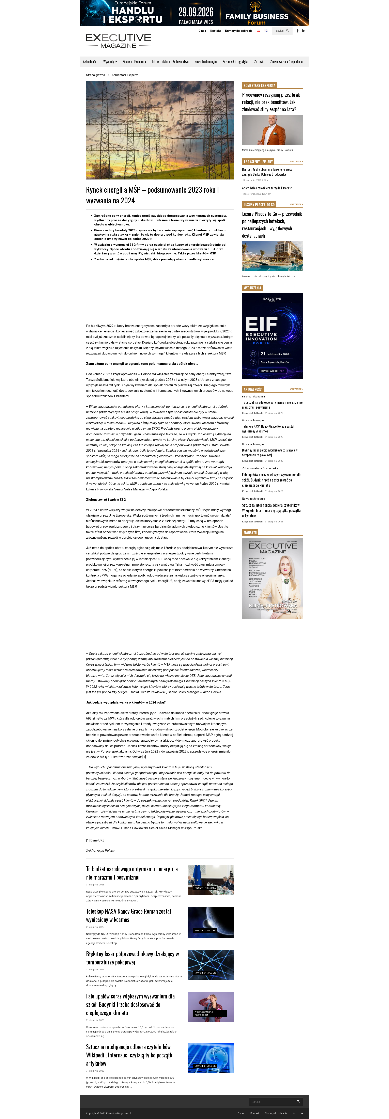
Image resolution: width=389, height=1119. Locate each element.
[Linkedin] (303, 31)
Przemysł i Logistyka (235, 61)
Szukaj (280, 30)
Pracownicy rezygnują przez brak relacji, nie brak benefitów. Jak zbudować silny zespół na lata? (271, 102)
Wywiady (109, 61)
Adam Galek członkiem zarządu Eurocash (267, 188)
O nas (202, 30)
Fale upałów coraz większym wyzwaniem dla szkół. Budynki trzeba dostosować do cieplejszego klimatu (130, 1004)
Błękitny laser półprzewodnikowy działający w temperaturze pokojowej (132, 957)
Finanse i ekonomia (205, 888)
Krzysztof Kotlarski (252, 413)
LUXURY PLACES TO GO (259, 204)
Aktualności (90, 61)
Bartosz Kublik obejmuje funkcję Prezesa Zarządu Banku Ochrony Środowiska (267, 172)
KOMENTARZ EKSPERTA (259, 85)
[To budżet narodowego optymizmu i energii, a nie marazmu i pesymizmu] (211, 880)
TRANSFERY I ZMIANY (258, 161)
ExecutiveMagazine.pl (118, 1113)
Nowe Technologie (205, 61)
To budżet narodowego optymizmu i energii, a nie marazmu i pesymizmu (132, 873)
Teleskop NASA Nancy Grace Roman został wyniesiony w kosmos (128, 915)
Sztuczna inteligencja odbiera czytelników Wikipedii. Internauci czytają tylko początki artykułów (130, 1054)
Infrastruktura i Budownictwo (170, 61)
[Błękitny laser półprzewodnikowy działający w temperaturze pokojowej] (211, 965)
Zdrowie (259, 61)
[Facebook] (297, 31)
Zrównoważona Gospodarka (286, 61)
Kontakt (215, 30)
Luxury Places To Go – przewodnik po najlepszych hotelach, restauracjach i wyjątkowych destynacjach (272, 224)
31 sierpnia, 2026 (95, 884)
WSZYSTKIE (296, 161)
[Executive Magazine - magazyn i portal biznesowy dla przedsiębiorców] (118, 44)
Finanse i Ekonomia (134, 61)
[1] (144, 757)
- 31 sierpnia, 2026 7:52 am (256, 180)
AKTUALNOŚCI (253, 389)
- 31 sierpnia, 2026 (273, 413)
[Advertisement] (160, 294)
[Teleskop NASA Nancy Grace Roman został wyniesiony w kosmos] (211, 922)
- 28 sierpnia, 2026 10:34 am (256, 194)
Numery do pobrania (238, 30)
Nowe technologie (205, 930)
